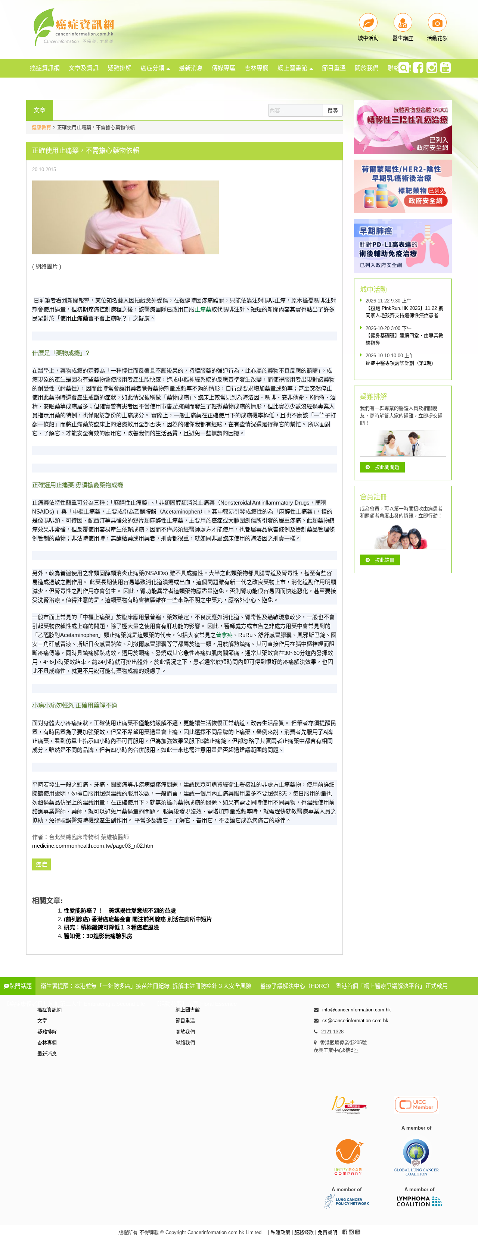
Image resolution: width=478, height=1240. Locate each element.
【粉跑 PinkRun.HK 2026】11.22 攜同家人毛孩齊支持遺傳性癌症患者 (404, 311)
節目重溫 (334, 68)
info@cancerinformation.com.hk (356, 1010)
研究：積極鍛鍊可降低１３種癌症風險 (111, 927)
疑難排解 (119, 68)
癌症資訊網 (45, 68)
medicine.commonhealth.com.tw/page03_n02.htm (92, 845)
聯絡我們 (185, 1042)
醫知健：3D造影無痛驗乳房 (98, 936)
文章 (42, 1020)
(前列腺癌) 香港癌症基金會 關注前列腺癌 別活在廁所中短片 (138, 919)
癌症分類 (152, 68)
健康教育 (41, 127)
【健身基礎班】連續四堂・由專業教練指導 (404, 339)
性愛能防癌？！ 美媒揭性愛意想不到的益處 (120, 910)
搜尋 (333, 110)
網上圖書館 (292, 68)
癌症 (217, 520)
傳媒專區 (224, 68)
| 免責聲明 (326, 1232)
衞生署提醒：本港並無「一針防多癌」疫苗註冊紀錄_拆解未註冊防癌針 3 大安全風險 (146, 986)
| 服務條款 (303, 1232)
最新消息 (191, 68)
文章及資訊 (84, 68)
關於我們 (367, 68)
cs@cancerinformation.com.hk (355, 1020)
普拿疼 (224, 635)
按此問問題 (387, 467)
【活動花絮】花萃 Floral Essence (195, 1004)
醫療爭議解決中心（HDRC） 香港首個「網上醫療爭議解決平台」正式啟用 (354, 986)
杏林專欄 (257, 68)
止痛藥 (203, 309)
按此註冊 (384, 560)
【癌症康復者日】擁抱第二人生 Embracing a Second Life (74, 1004)
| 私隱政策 (280, 1232)
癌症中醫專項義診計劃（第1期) (399, 363)
